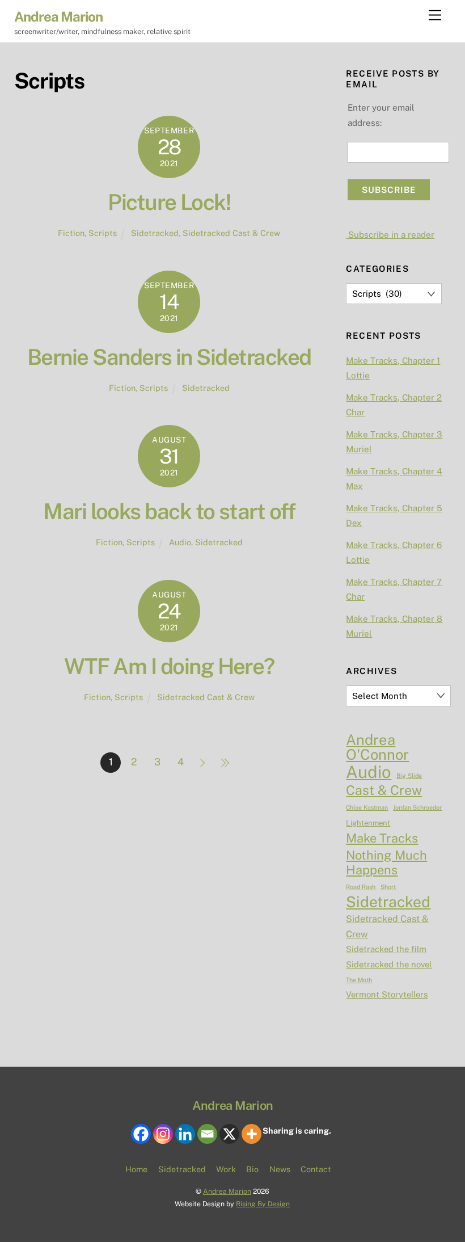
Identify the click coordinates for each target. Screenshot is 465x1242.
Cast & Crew (384, 790)
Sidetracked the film (386, 949)
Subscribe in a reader (390, 234)
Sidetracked (155, 233)
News (279, 1169)
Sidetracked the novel (389, 964)
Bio (252, 1169)
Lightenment (368, 823)
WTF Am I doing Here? (169, 666)
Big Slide (409, 775)
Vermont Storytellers (387, 994)
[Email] (207, 1134)
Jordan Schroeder (417, 807)
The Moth (359, 979)
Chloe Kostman (367, 807)
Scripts (102, 233)
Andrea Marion (227, 1191)
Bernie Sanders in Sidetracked (169, 357)
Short (388, 886)
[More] (251, 1134)
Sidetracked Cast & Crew (231, 233)
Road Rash (360, 886)
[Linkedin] (185, 1134)
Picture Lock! (169, 202)
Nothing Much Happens (386, 862)
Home (136, 1169)
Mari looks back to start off (169, 511)
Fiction (71, 233)
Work (226, 1169)
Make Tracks (382, 838)
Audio (180, 542)
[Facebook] (141, 1134)
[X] (229, 1134)
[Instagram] (163, 1134)
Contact (316, 1169)
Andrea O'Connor (377, 747)
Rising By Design (263, 1203)
